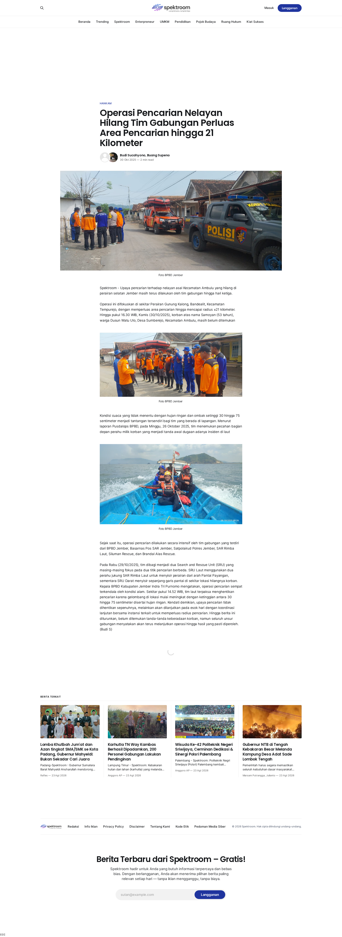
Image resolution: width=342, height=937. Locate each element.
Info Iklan (91, 826)
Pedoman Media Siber (210, 826)
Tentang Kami (160, 826)
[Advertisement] (171, 57)
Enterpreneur (144, 22)
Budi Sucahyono (132, 155)
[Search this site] (42, 8)
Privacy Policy (113, 826)
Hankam (106, 103)
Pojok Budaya (206, 22)
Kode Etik (182, 826)
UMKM (164, 22)
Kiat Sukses (255, 22)
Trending (102, 22)
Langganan (289, 8)
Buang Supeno (158, 155)
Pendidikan (183, 22)
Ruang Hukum (231, 22)
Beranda (84, 22)
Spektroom (122, 22)
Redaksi (73, 826)
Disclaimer (137, 826)
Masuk (269, 8)
